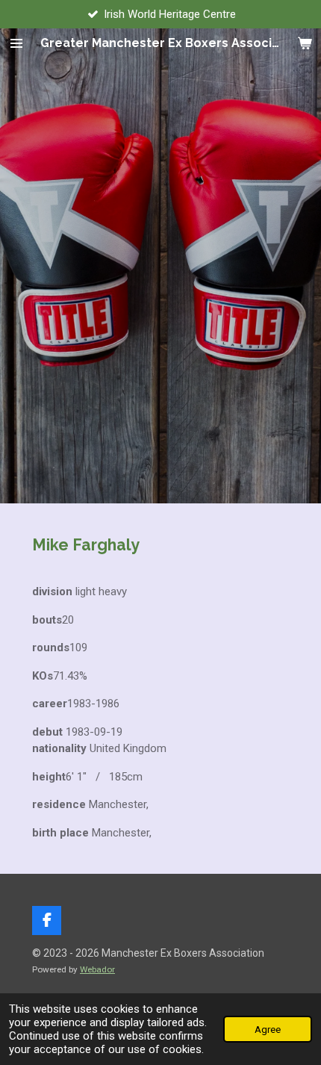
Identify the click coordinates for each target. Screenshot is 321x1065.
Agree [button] (268, 1029)
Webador (97, 969)
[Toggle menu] (16, 43)
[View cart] (304, 43)
